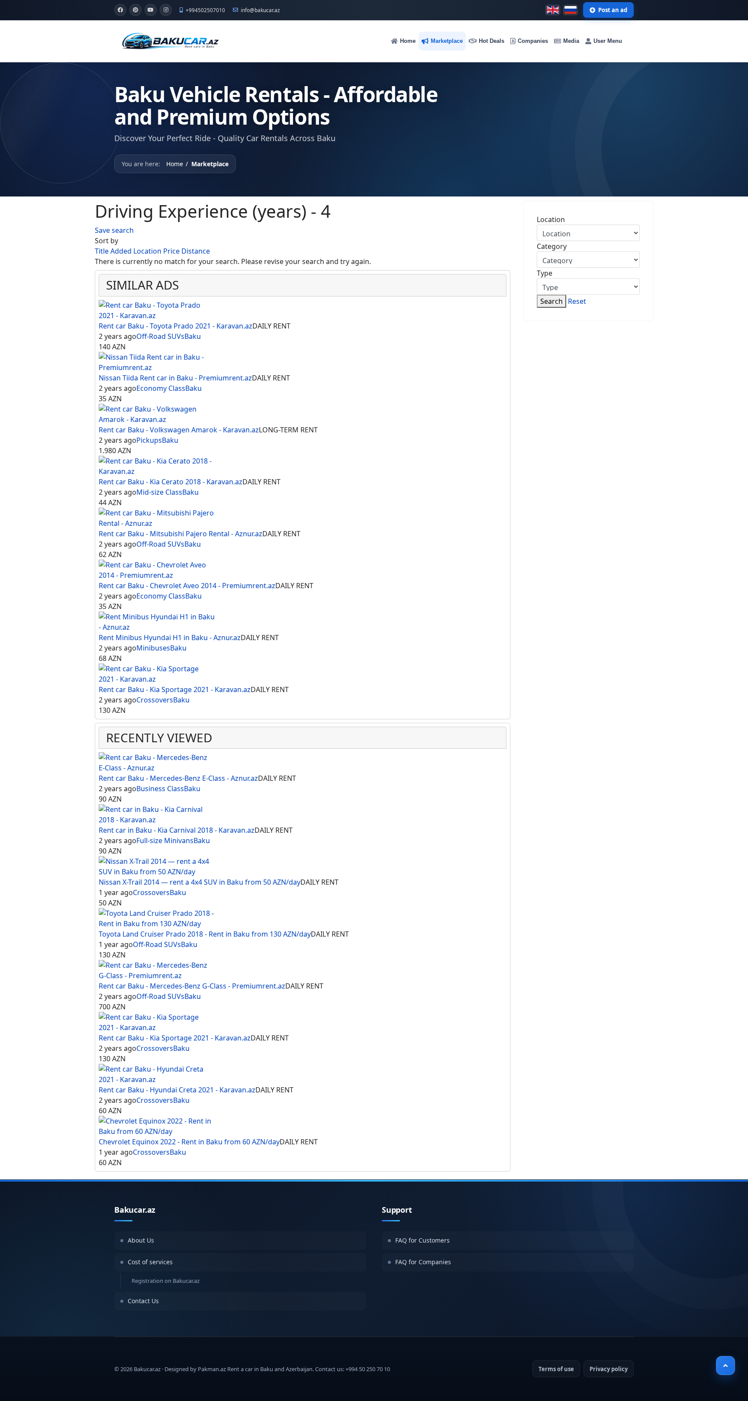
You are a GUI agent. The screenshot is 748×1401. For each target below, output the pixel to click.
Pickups (149, 440)
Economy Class (160, 388)
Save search (114, 230)
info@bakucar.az (260, 9)
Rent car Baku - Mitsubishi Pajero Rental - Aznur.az (180, 533)
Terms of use (556, 1369)
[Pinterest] (135, 10)
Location (148, 251)
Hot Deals (491, 41)
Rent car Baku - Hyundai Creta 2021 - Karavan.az (177, 1090)
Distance (195, 251)
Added (121, 251)
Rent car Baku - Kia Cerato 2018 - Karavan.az (170, 481)
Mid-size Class (159, 492)
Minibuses (153, 648)
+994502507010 (205, 9)
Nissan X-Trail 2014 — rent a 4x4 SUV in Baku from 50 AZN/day (199, 882)
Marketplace (447, 41)
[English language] (552, 10)
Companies (533, 41)
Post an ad (612, 10)
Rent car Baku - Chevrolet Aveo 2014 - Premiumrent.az (187, 585)
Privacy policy (609, 1369)
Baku (192, 336)
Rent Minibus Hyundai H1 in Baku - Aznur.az (170, 637)
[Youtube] (151, 10)
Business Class (160, 788)
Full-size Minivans (164, 840)
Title (102, 251)
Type (544, 273)
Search (551, 301)
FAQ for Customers (422, 1240)
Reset (577, 301)
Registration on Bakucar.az (166, 1281)
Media (571, 41)
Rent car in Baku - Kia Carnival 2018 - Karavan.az (177, 830)
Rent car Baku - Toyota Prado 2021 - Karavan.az (175, 326)
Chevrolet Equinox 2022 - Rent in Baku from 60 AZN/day (189, 1142)
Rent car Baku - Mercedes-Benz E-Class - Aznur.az (178, 778)
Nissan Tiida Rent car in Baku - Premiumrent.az (175, 378)
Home (408, 41)
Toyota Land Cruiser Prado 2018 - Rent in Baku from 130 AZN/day (205, 934)
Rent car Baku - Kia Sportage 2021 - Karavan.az (175, 689)
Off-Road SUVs (160, 336)
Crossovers (154, 700)
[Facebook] (120, 10)
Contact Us (143, 1301)
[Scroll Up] (725, 1365)
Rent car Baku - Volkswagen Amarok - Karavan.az (179, 430)
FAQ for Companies (423, 1262)
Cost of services (150, 1262)
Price (172, 251)
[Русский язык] (570, 10)
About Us (141, 1240)
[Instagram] (166, 10)
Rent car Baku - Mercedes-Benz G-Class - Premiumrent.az (192, 986)
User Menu (607, 41)
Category (552, 246)
